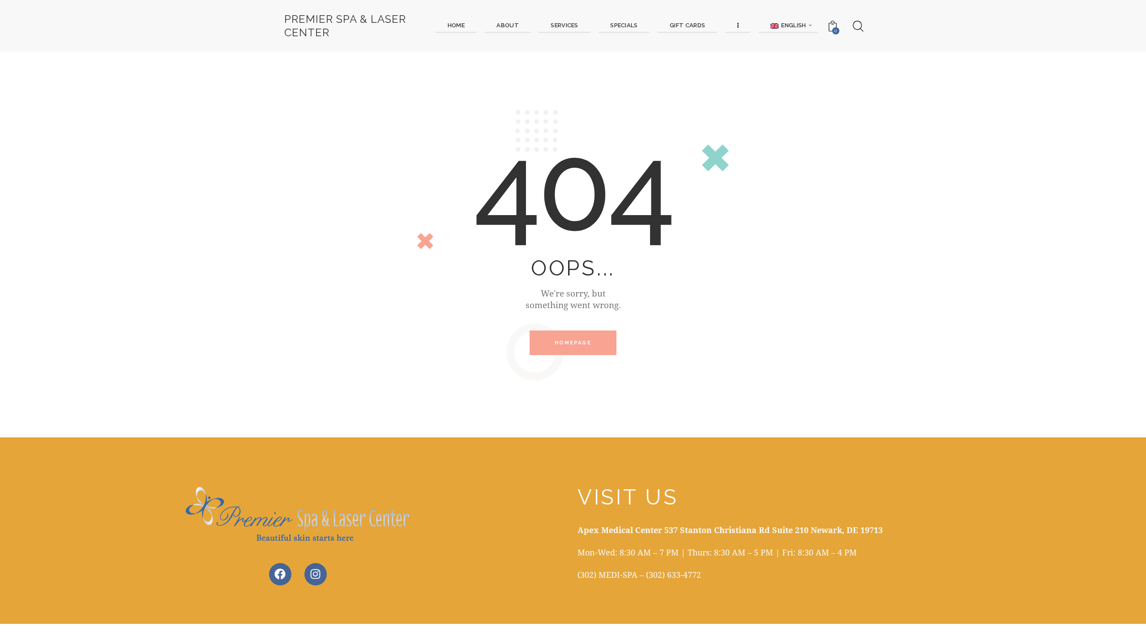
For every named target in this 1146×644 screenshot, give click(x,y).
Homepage (573, 343)
